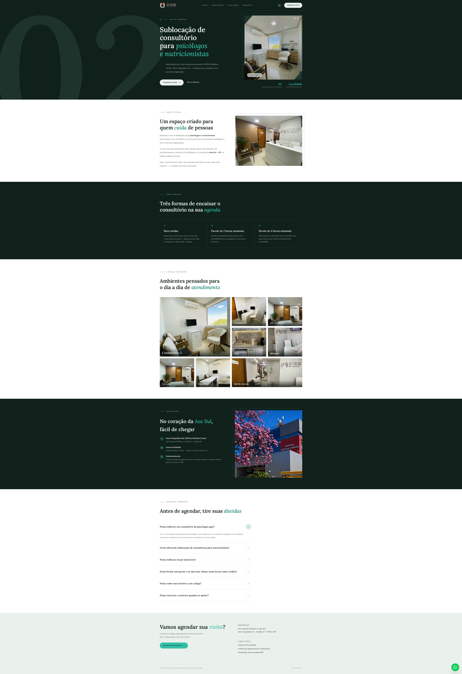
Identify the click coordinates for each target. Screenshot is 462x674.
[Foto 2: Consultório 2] (298, 18)
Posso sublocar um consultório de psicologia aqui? (187, 526)
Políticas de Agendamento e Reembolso (254, 649)
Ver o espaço (193, 82)
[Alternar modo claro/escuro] (279, 5)
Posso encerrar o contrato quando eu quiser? (184, 595)
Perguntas (247, 5)
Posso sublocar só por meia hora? (178, 559)
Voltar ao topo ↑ (296, 668)
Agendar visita (293, 5)
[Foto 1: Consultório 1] (295, 18)
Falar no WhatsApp (172, 645)
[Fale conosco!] (455, 667)
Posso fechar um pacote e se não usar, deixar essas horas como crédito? (198, 571)
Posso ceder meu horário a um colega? (180, 583)
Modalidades (218, 5)
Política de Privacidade (247, 645)
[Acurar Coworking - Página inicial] (168, 5)
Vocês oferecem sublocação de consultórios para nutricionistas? (194, 547)
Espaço (205, 5)
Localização (233, 5)
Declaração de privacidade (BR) (250, 652)
